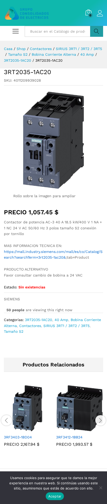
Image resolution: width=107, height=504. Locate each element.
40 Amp (61, 320)
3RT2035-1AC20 (38, 320)
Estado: (10, 287)
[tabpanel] (27, 419)
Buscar (96, 31)
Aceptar (55, 496)
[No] (100, 487)
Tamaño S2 (13, 331)
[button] (21, 428)
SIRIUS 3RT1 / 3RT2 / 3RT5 (66, 326)
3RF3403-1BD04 (18, 437)
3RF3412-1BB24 (69, 437)
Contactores (30, 326)
